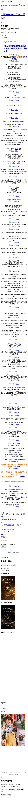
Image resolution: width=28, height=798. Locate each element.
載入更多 (3, 537)
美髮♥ (12, 531)
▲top (2, 534)
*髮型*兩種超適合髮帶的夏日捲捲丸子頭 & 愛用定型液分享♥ (15, 48)
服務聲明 (17, 774)
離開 (9, 794)
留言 (13, 525)
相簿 (5, 35)
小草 (2, 516)
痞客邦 (9, 525)
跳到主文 (3, 22)
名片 (5, 39)
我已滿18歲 (3, 794)
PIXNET (7, 772)
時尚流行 (12, 529)
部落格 (5, 37)
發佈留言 (3, 546)
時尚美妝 (13, 32)
